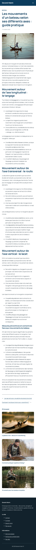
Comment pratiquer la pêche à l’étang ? (13, 463)
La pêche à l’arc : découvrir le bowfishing (13, 435)
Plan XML (7, 539)
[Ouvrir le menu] (33, 3)
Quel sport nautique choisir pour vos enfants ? (15, 402)
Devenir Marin (7, 3)
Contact (7, 518)
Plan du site (8, 526)
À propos (7, 520)
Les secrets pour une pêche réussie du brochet (18, 398)
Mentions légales (9, 534)
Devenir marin (9, 523)
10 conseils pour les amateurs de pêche (13, 490)
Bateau (4, 10)
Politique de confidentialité (12, 536)
